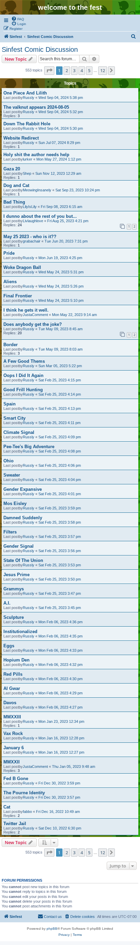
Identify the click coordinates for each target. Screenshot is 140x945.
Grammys (13, 588)
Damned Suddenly (22, 517)
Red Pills (12, 674)
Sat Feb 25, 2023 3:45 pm (59, 608)
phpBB (52, 928)
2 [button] (67, 70)
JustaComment (35, 315)
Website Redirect (21, 138)
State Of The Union (23, 560)
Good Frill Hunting (23, 389)
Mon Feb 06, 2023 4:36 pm (60, 622)
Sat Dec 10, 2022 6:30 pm (59, 828)
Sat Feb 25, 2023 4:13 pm (59, 408)
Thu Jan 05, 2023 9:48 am (73, 766)
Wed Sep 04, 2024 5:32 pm (60, 112)
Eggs (8, 645)
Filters (10, 531)
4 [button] (82, 70)
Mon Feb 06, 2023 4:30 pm (60, 679)
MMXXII (11, 761)
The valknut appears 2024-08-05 (36, 107)
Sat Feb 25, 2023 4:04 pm (59, 480)
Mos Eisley (15, 503)
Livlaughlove (33, 221)
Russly (28, 98)
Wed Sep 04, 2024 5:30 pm (60, 128)
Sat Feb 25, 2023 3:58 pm (59, 522)
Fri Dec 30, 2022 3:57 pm (59, 797)
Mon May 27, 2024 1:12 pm (58, 159)
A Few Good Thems (24, 361)
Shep (27, 173)
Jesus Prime (16, 574)
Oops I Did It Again (23, 375)
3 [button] (74, 70)
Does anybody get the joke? (32, 324)
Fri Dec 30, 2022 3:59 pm (59, 783)
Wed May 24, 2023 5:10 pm (61, 300)
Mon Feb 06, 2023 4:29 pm (60, 693)
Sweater (11, 475)
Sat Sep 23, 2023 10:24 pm (77, 190)
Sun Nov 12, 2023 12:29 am (58, 173)
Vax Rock (13, 733)
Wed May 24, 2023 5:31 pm (61, 272)
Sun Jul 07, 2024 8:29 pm (59, 143)
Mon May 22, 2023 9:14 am (74, 315)
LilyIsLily (30, 207)
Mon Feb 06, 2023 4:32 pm (60, 665)
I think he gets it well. (26, 310)
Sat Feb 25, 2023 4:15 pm (59, 380)
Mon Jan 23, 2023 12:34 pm (61, 721)
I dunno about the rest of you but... (40, 216)
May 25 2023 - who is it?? (29, 236)
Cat (6, 807)
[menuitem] (17, 18)
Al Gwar (11, 688)
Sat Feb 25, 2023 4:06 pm (59, 465)
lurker (27, 159)
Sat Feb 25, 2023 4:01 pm (59, 494)
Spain (9, 403)
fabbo (27, 812)
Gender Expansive (22, 489)
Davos (9, 702)
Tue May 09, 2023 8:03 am (60, 349)
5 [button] (89, 70)
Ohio (8, 460)
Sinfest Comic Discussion (40, 49)
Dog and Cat (16, 185)
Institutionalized (20, 631)
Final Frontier (17, 295)
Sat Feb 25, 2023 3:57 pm (59, 536)
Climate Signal (18, 432)
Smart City (14, 418)
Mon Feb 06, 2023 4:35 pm (60, 636)
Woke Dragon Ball (22, 267)
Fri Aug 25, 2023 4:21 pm (67, 221)
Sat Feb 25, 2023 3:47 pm (59, 593)
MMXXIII (12, 716)
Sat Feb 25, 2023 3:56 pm (59, 551)
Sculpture (13, 617)
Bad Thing (14, 202)
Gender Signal (18, 546)
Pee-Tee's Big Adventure (28, 446)
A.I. (7, 603)
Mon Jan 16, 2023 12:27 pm (61, 752)
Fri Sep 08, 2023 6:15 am (61, 207)
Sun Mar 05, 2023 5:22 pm (60, 366)
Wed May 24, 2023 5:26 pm (61, 286)
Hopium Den (16, 660)
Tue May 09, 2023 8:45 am (60, 329)
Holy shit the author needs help (36, 154)
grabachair (31, 241)
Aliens (10, 281)
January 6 (13, 747)
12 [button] (102, 70)
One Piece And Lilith (25, 93)
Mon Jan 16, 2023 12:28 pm (61, 738)
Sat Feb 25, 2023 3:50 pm (59, 579)
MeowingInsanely (37, 190)
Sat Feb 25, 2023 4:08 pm (59, 451)
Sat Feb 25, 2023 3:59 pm (59, 508)
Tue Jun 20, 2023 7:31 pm (66, 241)
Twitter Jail (14, 823)
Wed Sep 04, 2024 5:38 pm (60, 98)
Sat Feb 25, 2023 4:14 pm (59, 394)
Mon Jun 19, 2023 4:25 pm (60, 258)
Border (10, 344)
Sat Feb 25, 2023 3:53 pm (59, 565)
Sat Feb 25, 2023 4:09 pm (59, 437)
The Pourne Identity (24, 792)
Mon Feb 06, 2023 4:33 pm (60, 650)
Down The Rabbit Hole (26, 123)
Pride (9, 253)
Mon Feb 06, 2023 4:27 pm (60, 707)
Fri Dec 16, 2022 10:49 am (58, 812)
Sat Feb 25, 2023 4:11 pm (59, 423)
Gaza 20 (11, 168)
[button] (49, 70)
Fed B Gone (15, 778)
